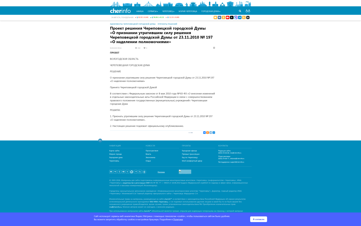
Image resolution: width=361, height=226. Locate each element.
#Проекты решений (167, 24)
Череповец (114, 160)
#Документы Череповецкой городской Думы (133, 24)
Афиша (140, 11)
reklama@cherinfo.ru (237, 158)
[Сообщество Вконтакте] (115, 172)
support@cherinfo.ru (237, 162)
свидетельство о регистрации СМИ (136, 183)
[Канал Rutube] (232, 17)
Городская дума (116, 157)
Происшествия (152, 150)
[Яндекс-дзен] (144, 172)
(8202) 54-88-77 (223, 158)
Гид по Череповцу (190, 157)
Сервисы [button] (152, 11)
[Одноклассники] (207, 132)
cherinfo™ (168, 199)
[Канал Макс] (235, 17)
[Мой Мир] (214, 132)
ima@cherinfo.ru (235, 153)
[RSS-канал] (140, 172)
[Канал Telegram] (136, 172)
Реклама (161, 172)
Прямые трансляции (191, 154)
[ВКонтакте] (204, 132)
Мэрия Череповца (188, 11)
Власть (148, 154)
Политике (178, 219)
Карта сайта (114, 150)
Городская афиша (189, 150)
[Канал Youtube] (227, 17)
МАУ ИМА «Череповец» (159, 202)
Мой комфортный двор (192, 160)
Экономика (150, 157)
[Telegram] (210, 132)
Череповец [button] (167, 11)
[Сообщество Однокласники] (223, 17)
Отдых (148, 160)
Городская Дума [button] (210, 11)
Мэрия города (115, 154)
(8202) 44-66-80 (223, 153)
